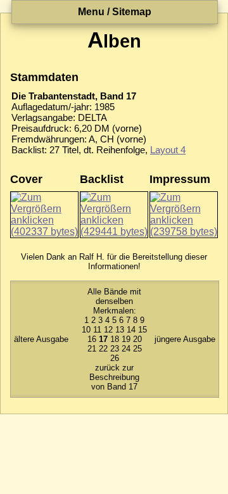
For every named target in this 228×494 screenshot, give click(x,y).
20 (137, 339)
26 (114, 358)
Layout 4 (168, 149)
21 (91, 348)
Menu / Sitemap (114, 11)
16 (91, 339)
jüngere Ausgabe (185, 339)
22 (103, 348)
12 (108, 329)
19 (126, 339)
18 (114, 339)
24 (126, 348)
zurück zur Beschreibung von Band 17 (114, 377)
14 (131, 329)
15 (142, 329)
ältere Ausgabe (41, 339)
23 (114, 348)
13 (119, 329)
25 (137, 348)
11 (97, 329)
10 (86, 329)
